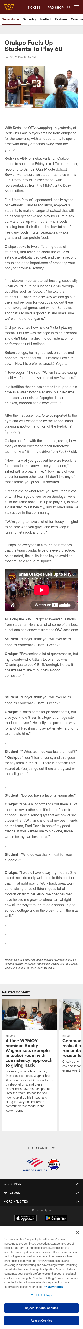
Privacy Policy (53, 1286)
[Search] (69, 7)
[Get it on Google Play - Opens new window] (56, 1220)
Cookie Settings (41, 1295)
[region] (41, 1277)
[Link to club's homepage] (9, 5)
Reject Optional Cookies (41, 1308)
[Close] (78, 1232)
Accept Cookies (41, 1320)
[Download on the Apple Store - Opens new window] (25, 1218)
